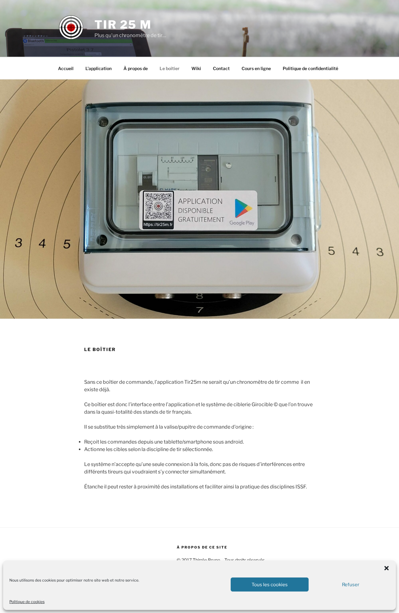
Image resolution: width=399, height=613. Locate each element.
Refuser (350, 584)
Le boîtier (170, 68)
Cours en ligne (256, 68)
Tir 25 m (123, 24)
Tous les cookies (270, 584)
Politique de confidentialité (310, 68)
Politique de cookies (27, 601)
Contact (221, 68)
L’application (98, 68)
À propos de (135, 68)
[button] (386, 568)
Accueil (66, 68)
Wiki (196, 68)
